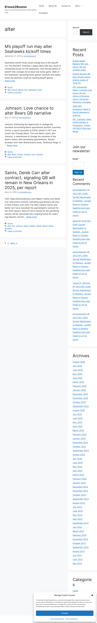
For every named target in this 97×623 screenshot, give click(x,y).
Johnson (27, 154)
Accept (65, 613)
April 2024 (77, 471)
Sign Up (78, 172)
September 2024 (81, 450)
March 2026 (78, 382)
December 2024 (80, 442)
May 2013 (77, 563)
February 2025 (79, 434)
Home (41, 6)
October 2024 (79, 446)
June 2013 (78, 559)
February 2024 (80, 479)
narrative (39, 154)
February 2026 (80, 386)
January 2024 (79, 483)
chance (20, 154)
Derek (26, 226)
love (33, 154)
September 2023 (81, 499)
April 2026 (77, 378)
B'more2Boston (16, 7)
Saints (51, 226)
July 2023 (77, 507)
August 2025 (79, 410)
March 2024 (78, 475)
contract (19, 226)
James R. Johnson (81, 283)
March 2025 (78, 430)
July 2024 (77, 458)
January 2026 (79, 390)
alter (9, 90)
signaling (8, 228)
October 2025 (79, 402)
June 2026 (78, 370)
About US (53, 6)
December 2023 (80, 487)
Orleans (32, 226)
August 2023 (79, 503)
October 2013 (79, 543)
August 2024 (79, 454)
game (75, 221)
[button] (92, 595)
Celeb (75, 591)
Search (76, 27)
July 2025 (77, 414)
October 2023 (79, 495)
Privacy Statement (71, 619)
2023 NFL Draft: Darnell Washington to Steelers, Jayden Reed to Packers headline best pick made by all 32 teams (82, 204)
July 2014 (77, 527)
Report (45, 226)
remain (38, 226)
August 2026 (79, 362)
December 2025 (80, 394)
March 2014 (78, 531)
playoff (20, 90)
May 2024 (77, 467)
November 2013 (80, 539)
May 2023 (77, 515)
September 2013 (80, 547)
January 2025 (79, 438)
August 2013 (79, 551)
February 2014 (79, 535)
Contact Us (66, 6)
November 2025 (80, 398)
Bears (14, 154)
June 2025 (78, 418)
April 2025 (77, 426)
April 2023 (77, 519)
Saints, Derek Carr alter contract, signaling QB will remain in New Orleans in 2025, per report (30, 180)
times (39, 90)
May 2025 (77, 422)
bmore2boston (80, 190)
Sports (10, 87)
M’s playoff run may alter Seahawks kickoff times (28, 49)
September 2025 (81, 406)
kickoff (14, 90)
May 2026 (77, 374)
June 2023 (78, 511)
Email (76, 159)
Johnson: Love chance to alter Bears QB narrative (29, 110)
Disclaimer (43, 13)
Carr (13, 226)
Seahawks (32, 90)
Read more (10, 81)
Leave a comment (14, 92)
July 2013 (77, 555)
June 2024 (78, 463)
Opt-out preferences (57, 619)
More (77, 6)
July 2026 (77, 366)
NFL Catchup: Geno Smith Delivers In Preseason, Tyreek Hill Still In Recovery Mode (82, 125)
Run (25, 90)
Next (13, 243)
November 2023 (80, 491)
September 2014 (80, 523)
